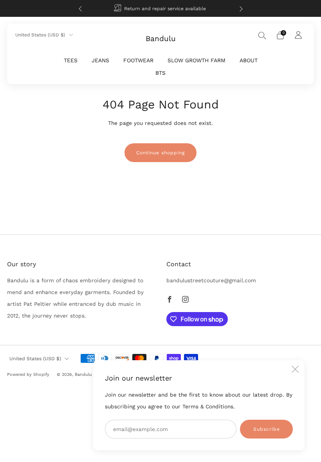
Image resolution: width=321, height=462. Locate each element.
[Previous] (80, 8)
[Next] (241, 8)
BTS (160, 73)
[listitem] (161, 8)
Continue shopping (160, 152)
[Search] (262, 35)
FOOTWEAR (138, 60)
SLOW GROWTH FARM (196, 60)
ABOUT (249, 60)
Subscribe (266, 429)
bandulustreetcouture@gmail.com (211, 280)
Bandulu (161, 38)
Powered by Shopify (28, 374)
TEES (71, 60)
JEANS (100, 60)
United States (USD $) (41, 35)
